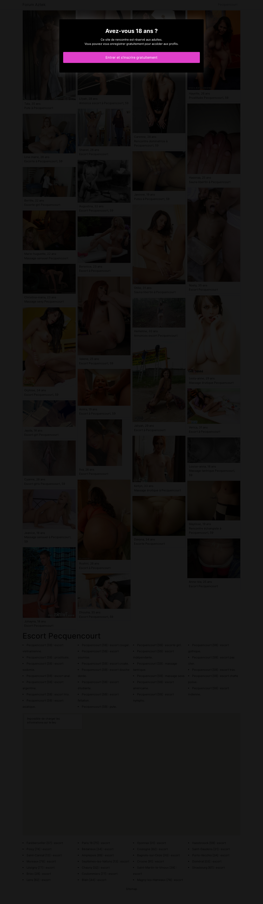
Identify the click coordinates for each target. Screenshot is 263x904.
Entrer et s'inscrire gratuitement (131, 57)
